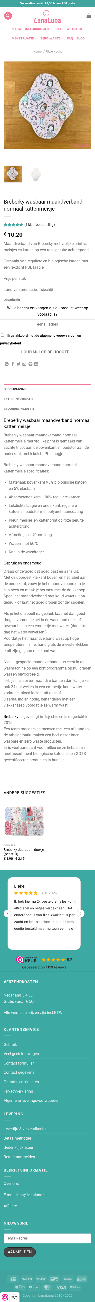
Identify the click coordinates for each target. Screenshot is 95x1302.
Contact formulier (19, 1063)
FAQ (70, 38)
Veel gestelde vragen (21, 1053)
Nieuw (16, 29)
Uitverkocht (54, 51)
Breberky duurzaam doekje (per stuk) (24, 852)
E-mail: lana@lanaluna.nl (25, 1195)
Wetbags (74, 29)
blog (81, 38)
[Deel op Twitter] (18, 364)
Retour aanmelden (19, 1157)
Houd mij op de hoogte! (45, 352)
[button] (8, 16)
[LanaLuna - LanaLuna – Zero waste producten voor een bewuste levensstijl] (47, 15)
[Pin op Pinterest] (30, 364)
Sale (59, 29)
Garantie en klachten (21, 1082)
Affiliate (10, 1206)
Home (37, 51)
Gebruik (10, 1044)
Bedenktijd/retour (18, 1147)
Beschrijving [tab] (15, 389)
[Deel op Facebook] (13, 364)
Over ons (11, 1183)
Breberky (11, 716)
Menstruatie (23, 38)
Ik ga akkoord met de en (40, 339)
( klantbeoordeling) (39, 225)
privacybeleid (10, 343)
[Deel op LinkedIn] (36, 364)
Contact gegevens (19, 1072)
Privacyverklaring (18, 1091)
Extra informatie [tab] (18, 399)
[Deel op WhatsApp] (7, 364)
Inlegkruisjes (37, 29)
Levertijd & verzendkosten (26, 1129)
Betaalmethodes (18, 1138)
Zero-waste (50, 38)
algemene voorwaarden (58, 336)
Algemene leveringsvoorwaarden (31, 1100)
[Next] (22, 153)
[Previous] (8, 153)
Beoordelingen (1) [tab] (19, 409)
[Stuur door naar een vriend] (24, 364)
